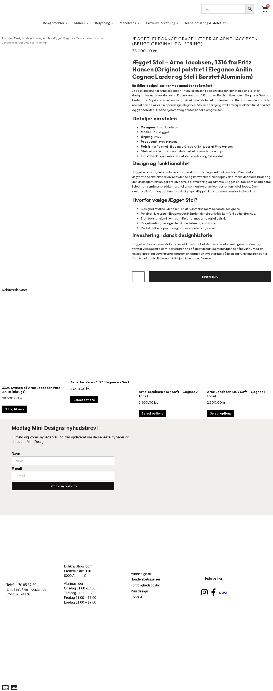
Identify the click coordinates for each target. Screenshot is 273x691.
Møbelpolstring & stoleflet (205, 23)
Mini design (139, 591)
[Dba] (223, 592)
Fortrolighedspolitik (145, 585)
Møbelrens (128, 23)
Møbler (79, 23)
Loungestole (43, 38)
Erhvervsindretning (160, 23)
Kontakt (136, 597)
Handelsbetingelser (145, 579)
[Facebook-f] (213, 592)
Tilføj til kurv (210, 277)
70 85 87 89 (27, 585)
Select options (84, 400)
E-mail (17, 469)
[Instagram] (204, 592)
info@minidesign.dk (31, 589)
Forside (7, 38)
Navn (16, 453)
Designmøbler (53, 23)
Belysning (102, 23)
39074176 (22, 594)
